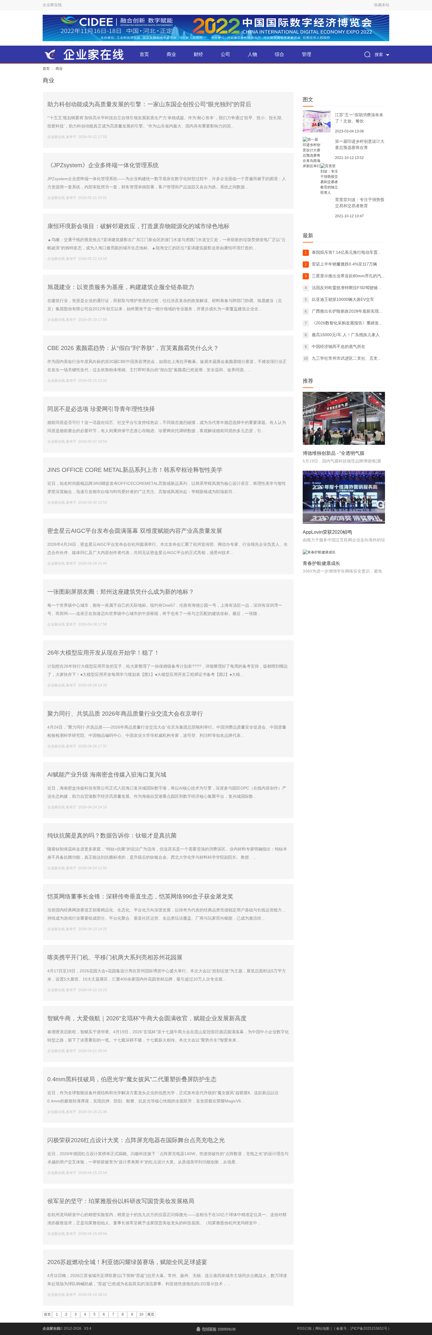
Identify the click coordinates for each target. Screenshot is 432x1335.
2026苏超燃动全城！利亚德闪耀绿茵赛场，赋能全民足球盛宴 (127, 1262)
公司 (225, 54)
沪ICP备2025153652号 (368, 1328)
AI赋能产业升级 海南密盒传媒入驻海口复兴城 (106, 774)
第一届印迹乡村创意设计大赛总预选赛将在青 (359, 144)
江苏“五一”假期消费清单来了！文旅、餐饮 (359, 117)
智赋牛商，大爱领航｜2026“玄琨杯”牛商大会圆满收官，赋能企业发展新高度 (147, 1018)
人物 (252, 54)
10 (141, 1314)
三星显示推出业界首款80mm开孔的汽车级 (350, 275)
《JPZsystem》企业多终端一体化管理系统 (103, 165)
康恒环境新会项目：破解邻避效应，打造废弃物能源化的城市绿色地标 (138, 226)
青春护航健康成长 (321, 563)
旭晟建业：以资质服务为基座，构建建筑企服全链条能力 (120, 287)
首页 (144, 54)
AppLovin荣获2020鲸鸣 (327, 532)
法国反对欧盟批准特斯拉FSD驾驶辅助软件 (351, 287)
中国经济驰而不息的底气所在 (338, 346)
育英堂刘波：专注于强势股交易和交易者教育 (359, 202)
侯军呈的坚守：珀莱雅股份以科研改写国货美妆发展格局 (120, 1201)
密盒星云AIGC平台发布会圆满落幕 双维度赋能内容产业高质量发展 (134, 531)
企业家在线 (52, 5)
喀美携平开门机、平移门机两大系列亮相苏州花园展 (114, 957)
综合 (279, 54)
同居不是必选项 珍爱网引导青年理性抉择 (101, 409)
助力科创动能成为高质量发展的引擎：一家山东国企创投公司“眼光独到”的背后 (149, 104)
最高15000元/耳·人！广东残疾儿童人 (346, 334)
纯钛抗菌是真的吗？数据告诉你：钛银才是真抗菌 (112, 835)
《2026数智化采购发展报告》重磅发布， (349, 323)
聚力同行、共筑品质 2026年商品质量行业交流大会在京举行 (125, 713)
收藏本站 (381, 5)
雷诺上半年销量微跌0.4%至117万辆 (344, 264)
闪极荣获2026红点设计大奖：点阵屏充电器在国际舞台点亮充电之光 (136, 1140)
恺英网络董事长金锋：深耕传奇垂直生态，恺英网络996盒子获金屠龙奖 (140, 896)
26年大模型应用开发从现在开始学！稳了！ (103, 652)
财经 (198, 54)
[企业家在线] (87, 54)
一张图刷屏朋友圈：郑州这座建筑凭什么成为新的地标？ (120, 591)
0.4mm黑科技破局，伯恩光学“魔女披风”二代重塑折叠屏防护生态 (132, 1079)
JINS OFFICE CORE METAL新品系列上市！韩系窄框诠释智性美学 (134, 470)
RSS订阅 (304, 1328)
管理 (306, 54)
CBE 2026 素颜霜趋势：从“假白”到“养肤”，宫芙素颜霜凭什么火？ (133, 348)
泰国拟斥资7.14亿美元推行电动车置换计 (349, 252)
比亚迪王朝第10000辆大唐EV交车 (343, 299)
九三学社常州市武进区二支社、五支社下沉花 (353, 358)
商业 (171, 54)
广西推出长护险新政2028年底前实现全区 (349, 311)
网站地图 (322, 1328)
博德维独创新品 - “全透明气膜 (333, 453)
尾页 (150, 1314)
